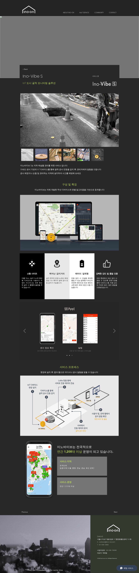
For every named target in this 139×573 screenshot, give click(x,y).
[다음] (114, 331)
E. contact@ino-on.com (106, 542)
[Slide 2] (69, 355)
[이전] (25, 331)
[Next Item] (115, 120)
